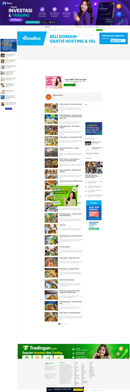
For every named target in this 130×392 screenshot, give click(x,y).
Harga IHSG (68, 367)
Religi (82, 374)
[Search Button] (66, 27)
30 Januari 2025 (69, 281)
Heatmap (67, 370)
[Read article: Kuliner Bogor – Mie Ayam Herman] (51, 273)
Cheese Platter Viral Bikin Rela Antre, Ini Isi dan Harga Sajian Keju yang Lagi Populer (10, 60)
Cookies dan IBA (92, 375)
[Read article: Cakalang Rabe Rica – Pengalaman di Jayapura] (51, 174)
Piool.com (51, 374)
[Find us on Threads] (92, 27)
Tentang (90, 364)
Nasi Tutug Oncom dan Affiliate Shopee (70, 181)
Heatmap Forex (67, 364)
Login (76, 26)
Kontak (90, 366)
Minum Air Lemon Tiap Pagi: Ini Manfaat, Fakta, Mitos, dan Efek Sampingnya (10, 78)
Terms (90, 377)
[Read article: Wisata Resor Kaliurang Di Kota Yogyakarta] (88, 149)
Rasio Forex (69, 372)
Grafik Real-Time (66, 371)
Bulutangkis (76, 367)
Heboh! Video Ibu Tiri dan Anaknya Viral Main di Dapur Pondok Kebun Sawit (91, 176)
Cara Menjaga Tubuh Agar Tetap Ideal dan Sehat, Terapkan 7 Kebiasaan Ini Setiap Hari (9, 85)
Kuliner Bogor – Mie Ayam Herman (69, 269)
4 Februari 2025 (69, 237)
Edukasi (75, 374)
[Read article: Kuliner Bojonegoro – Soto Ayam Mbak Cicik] (51, 305)
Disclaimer (91, 371)
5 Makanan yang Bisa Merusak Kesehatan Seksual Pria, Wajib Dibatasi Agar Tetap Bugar (10, 103)
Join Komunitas (92, 370)
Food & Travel (76, 378)
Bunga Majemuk (67, 379)
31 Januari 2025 (69, 248)
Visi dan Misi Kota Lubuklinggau (92, 153)
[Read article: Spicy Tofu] (51, 229)
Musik (83, 368)
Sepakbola (83, 378)
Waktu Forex (62, 373)
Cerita (75, 368)
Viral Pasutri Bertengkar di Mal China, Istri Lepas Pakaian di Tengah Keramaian (10, 55)
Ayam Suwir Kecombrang (66, 280)
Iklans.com (50, 373)
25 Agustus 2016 (94, 144)
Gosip (75, 381)
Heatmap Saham (62, 364)
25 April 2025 (69, 105)
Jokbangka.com (47, 377)
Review (83, 375)
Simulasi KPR (62, 380)
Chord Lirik (76, 370)
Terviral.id (55, 374)
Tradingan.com (47, 374)
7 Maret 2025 (69, 129)
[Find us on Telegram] (96, 27)
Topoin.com (46, 373)
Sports (83, 379)
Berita (75, 364)
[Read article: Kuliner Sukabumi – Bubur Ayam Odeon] (51, 108)
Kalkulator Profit (62, 377)
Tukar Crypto (62, 381)
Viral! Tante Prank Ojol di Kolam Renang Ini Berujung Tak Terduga (95, 182)
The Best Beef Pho (64, 247)
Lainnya (83, 366)
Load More (9, 108)
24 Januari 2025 (69, 314)
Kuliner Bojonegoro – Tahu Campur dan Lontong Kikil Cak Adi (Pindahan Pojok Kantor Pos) (70, 116)
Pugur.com (54, 373)
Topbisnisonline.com (48, 378)
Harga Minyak (66, 369)
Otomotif (83, 371)
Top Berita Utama (67, 373)
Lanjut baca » (51, 369)
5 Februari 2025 (69, 226)
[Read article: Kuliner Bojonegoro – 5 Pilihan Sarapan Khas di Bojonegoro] (51, 218)
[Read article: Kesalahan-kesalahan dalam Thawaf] (88, 143)
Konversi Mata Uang (69, 375)
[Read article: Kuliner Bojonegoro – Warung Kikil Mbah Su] (51, 130)
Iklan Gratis (91, 368)
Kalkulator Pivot (69, 376)
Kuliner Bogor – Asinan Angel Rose (69, 258)
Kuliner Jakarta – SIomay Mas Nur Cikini (70, 137)
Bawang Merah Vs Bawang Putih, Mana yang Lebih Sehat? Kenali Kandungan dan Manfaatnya (10, 97)
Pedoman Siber (91, 374)
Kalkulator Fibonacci (63, 376)
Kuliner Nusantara (63, 105)
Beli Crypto (69, 380)
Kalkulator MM (62, 379)
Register (80, 26)
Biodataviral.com (52, 377)
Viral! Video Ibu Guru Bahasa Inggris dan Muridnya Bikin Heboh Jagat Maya (95, 187)
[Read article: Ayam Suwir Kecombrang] (51, 284)
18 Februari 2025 (69, 173)
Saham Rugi (69, 368)
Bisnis (75, 366)
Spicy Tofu (62, 225)
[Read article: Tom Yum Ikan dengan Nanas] (51, 196)
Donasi (65, 380)
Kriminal (75, 384)
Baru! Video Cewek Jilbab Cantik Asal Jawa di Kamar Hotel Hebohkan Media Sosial (95, 195)
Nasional (83, 370)
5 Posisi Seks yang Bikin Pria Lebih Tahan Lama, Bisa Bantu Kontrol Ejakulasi (10, 66)
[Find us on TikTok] (98, 27)
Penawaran (69, 383)
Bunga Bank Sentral (63, 367)
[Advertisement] (8, 31)
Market (63, 383)
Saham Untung (64, 368)
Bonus (66, 383)
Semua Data (64, 370)
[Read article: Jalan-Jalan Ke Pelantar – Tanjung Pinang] (51, 152)
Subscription (91, 367)
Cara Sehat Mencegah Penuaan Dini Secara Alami (10, 91)
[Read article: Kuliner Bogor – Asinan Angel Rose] (51, 262)
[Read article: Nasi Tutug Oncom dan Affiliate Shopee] (51, 185)
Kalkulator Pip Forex (68, 377)
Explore (75, 377)
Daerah (75, 371)
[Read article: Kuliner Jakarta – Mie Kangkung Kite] (51, 316)
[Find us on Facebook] (83, 27)
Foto (75, 379)
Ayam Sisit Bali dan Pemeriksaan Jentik (70, 236)
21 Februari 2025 (69, 151)
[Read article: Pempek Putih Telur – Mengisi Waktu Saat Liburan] (51, 207)
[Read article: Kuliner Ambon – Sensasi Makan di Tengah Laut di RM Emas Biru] (51, 163)
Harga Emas (61, 369)
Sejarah (83, 377)
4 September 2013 (88, 154)
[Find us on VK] (94, 27)
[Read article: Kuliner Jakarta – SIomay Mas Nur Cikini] (51, 141)
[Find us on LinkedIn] (87, 27)
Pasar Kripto (64, 375)
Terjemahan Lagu (84, 382)
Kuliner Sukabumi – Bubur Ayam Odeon (70, 104)
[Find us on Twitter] (85, 27)
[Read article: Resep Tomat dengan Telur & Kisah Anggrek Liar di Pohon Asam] (51, 295)
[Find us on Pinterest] (96, 390)
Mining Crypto (66, 381)
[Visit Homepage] (48, 27)
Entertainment (76, 375)
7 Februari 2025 (69, 206)
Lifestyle (83, 367)
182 (65, 323)
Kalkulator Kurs (70, 378)
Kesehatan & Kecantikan (76, 383)
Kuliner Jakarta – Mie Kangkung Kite (69, 312)
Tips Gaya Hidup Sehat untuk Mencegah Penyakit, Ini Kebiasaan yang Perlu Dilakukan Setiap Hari (10, 73)
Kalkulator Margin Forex (63, 378)
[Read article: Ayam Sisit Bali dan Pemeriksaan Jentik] (51, 240)
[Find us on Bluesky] (89, 27)
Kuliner (83, 364)
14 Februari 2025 (69, 182)
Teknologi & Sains (85, 381)
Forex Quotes (65, 372)
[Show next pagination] (68, 324)
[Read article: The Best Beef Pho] (51, 251)
